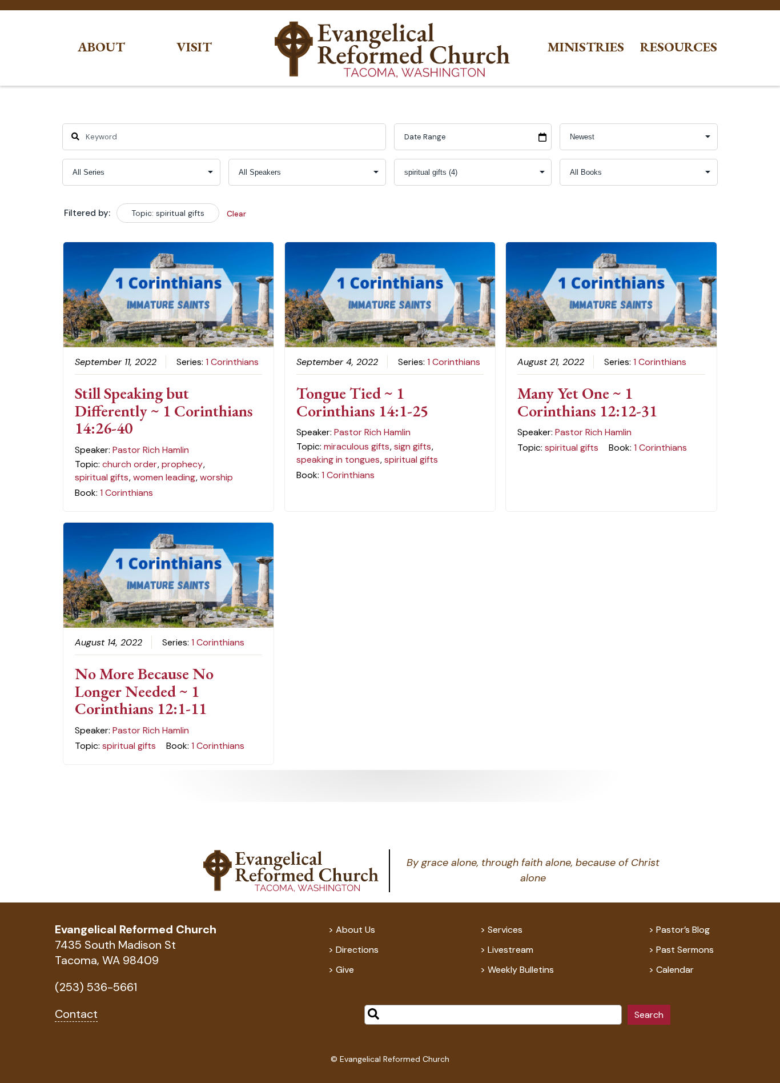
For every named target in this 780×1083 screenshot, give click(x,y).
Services (505, 930)
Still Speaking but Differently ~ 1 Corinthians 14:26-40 (164, 411)
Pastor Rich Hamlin (150, 450)
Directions (357, 950)
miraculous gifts (356, 446)
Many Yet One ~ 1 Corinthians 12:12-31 (587, 402)
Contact (76, 1013)
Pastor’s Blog (683, 930)
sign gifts (412, 446)
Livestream (510, 950)
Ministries (586, 47)
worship (216, 477)
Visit (194, 47)
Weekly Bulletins (521, 970)
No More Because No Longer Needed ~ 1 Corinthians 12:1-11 (144, 691)
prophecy (182, 464)
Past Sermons (685, 950)
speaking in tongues (338, 460)
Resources (678, 47)
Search (649, 1015)
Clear (236, 213)
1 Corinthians (232, 362)
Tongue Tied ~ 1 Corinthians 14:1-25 (362, 402)
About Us (355, 930)
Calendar (675, 970)
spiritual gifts (101, 477)
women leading (164, 477)
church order (129, 464)
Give (345, 970)
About (101, 47)
